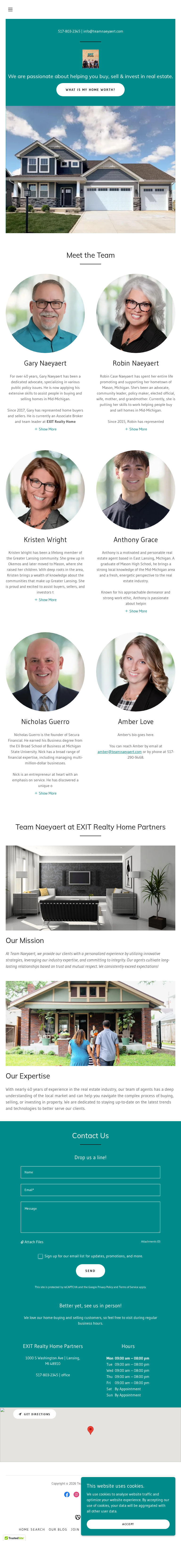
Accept (128, 1524)
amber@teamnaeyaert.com (120, 751)
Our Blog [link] (58, 1529)
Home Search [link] (32, 1529)
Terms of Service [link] (128, 1287)
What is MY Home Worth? (90, 90)
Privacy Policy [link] (105, 1287)
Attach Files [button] (34, 1241)
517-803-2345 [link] (69, 31)
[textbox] (90, 1172)
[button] (10, 9)
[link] (90, 59)
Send (90, 1271)
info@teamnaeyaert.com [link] (103, 31)
